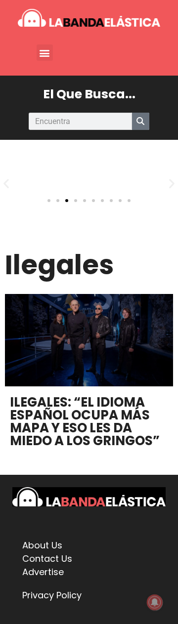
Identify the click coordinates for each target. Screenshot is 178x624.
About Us (42, 545)
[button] (45, 52)
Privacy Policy (52, 595)
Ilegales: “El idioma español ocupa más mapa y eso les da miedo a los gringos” (85, 421)
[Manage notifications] (155, 602)
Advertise (43, 572)
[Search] (140, 121)
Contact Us (47, 558)
